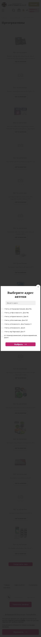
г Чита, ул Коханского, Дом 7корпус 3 (17, 324)
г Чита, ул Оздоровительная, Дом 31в (17, 309)
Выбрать (18, 344)
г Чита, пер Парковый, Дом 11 (14, 332)
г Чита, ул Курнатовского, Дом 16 (16, 316)
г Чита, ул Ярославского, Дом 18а (16, 313)
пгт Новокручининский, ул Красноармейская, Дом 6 (20, 336)
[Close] (38, 287)
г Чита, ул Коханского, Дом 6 (14, 328)
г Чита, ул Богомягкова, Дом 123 (16, 320)
